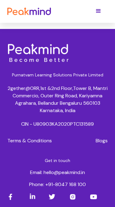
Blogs (102, 140)
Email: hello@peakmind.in (57, 172)
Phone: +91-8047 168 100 (57, 184)
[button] (98, 11)
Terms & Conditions (29, 140)
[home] (29, 11)
